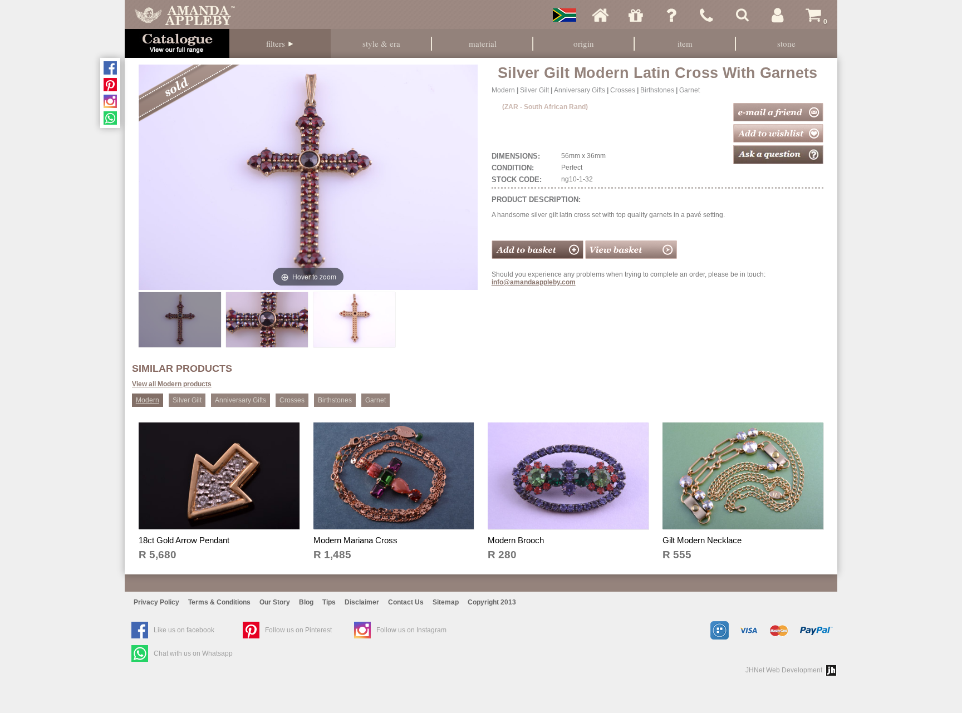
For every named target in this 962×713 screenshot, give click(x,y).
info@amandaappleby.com (534, 282)
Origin (583, 43)
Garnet (689, 90)
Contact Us (406, 602)
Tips (329, 602)
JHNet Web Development (783, 670)
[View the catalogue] (177, 43)
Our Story (274, 602)
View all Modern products (172, 384)
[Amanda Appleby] (185, 15)
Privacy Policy (156, 602)
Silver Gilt (534, 90)
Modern (503, 90)
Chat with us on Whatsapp (193, 653)
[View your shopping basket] (631, 256)
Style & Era (381, 43)
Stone (786, 43)
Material (483, 43)
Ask (671, 15)
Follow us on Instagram (411, 630)
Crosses (622, 90)
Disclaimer (362, 602)
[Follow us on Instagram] (110, 101)
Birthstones (657, 90)
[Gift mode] (636, 15)
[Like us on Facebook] (110, 68)
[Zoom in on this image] (179, 319)
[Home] (600, 15)
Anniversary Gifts (579, 90)
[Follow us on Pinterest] (110, 84)
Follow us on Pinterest (298, 630)
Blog (306, 602)
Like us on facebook (184, 630)
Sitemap (446, 602)
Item (685, 43)
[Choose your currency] (564, 15)
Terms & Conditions (219, 602)
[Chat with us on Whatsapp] (110, 118)
